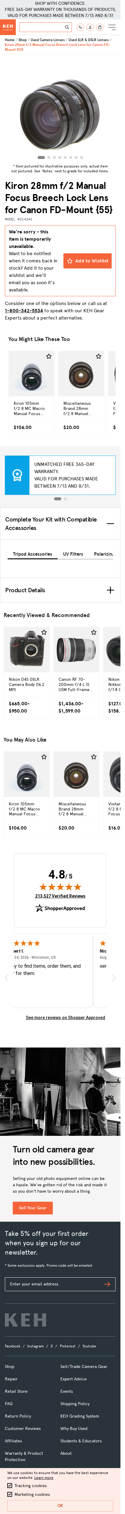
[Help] (80, 27)
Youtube (89, 1346)
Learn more (43, 1478)
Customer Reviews (23, 1428)
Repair (11, 1379)
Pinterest (68, 1346)
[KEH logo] (25, 1320)
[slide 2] (65, 498)
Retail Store (16, 1391)
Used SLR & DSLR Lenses (89, 40)
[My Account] (90, 27)
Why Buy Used (73, 1428)
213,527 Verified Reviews (60, 895)
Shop (23, 40)
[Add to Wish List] (49, 356)
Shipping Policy (75, 1403)
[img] (60, 887)
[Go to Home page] (8, 27)
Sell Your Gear (32, 1207)
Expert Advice (73, 1379)
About (66, 1453)
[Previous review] (6, 978)
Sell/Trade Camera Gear (83, 1366)
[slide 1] (57, 498)
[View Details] (31, 383)
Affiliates (13, 1441)
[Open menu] (112, 27)
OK (60, 1505)
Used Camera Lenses (48, 40)
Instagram (35, 1346)
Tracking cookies (31, 1485)
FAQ (8, 1403)
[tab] (33, 553)
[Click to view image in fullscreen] (60, 108)
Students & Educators (81, 1441)
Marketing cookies (32, 1494)
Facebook (12, 1346)
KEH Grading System (79, 1416)
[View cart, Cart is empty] (99, 27)
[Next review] (113, 978)
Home (10, 40)
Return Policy (18, 1416)
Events (66, 1391)
